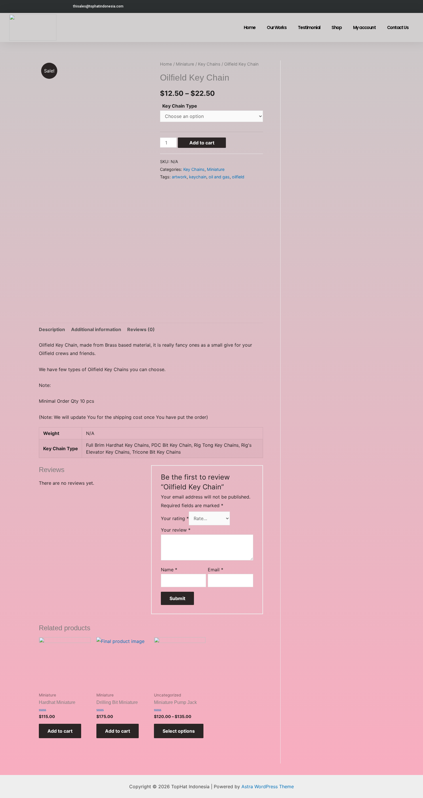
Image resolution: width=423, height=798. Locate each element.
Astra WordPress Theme (267, 786)
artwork (179, 176)
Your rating (175, 518)
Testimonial (309, 27)
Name (169, 569)
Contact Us (397, 27)
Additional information (96, 329)
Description (52, 329)
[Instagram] (353, 6)
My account (364, 27)
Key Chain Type (179, 106)
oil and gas (219, 176)
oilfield (238, 176)
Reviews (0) (141, 329)
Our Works (276, 27)
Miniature (185, 64)
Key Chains (209, 64)
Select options (179, 731)
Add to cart (201, 143)
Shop (336, 27)
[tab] (52, 329)
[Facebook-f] (340, 6)
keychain (197, 176)
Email (215, 569)
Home (250, 27)
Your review (175, 530)
